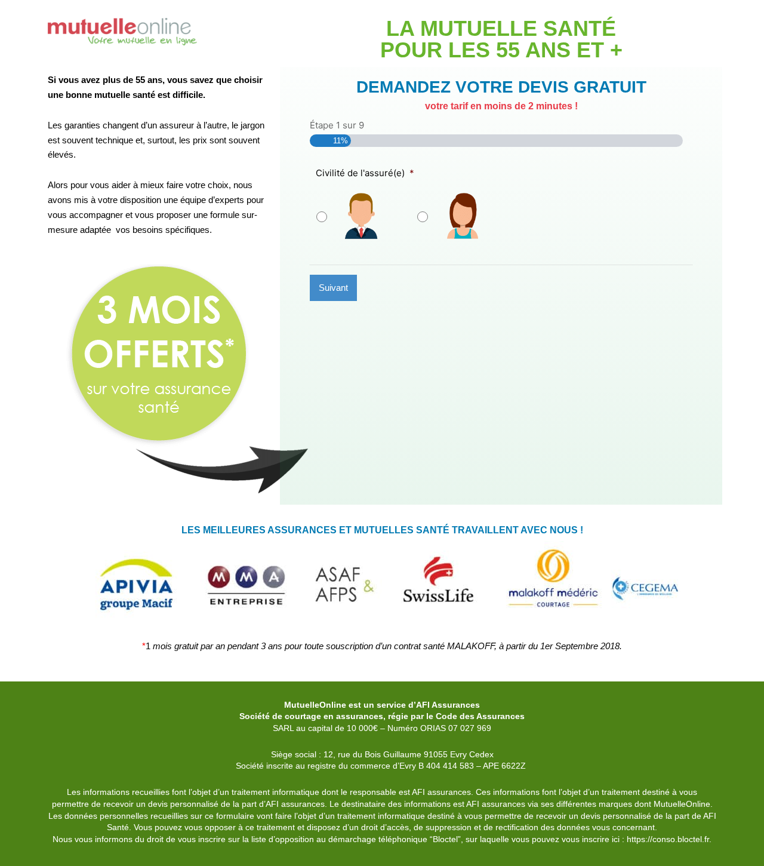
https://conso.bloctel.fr (668, 839)
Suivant (333, 287)
